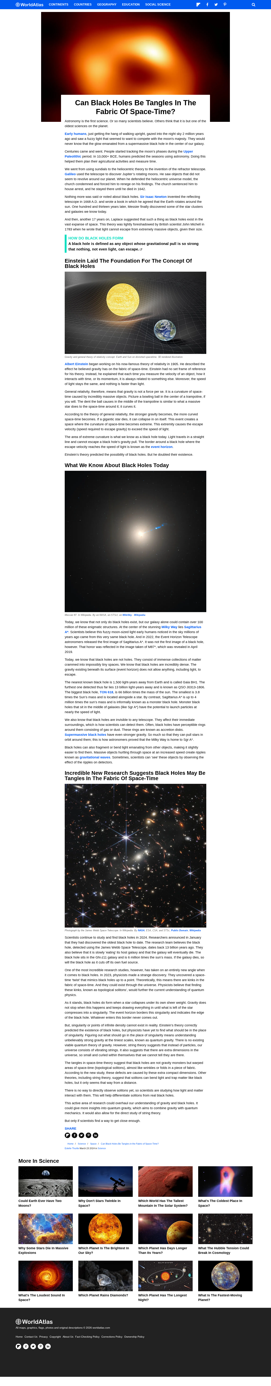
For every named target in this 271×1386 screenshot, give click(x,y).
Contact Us (31, 1336)
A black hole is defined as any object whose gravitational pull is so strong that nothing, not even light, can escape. (133, 246)
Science (102, 1148)
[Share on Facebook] (74, 1135)
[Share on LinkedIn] (95, 1135)
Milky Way (169, 627)
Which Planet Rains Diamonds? (103, 1295)
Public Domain (179, 930)
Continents (58, 4)
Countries (83, 4)
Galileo (70, 174)
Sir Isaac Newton (153, 197)
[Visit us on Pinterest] (40, 1346)
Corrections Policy (111, 1336)
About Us (68, 1336)
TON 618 (106, 692)
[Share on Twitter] (81, 1135)
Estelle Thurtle (72, 1148)
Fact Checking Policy (87, 1336)
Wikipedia (139, 615)
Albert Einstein (76, 364)
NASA (141, 930)
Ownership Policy (134, 1336)
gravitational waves (95, 757)
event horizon (162, 447)
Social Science (158, 4)
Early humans (75, 134)
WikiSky (127, 615)
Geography (107, 4)
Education (131, 4)
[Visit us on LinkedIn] (48, 1346)
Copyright (55, 1336)
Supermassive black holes (85, 735)
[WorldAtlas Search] (253, 4)
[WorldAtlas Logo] (31, 5)
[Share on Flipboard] (67, 1135)
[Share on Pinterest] (88, 1135)
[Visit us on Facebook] (26, 1346)
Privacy (43, 1336)
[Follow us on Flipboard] (18, 1346)
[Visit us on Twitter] (33, 1346)
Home (19, 1336)
